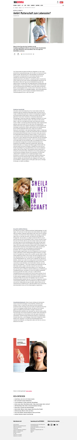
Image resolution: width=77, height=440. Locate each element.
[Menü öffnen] (63, 5)
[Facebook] (48, 425)
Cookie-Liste (15, 428)
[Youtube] (54, 425)
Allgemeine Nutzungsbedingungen (19, 426)
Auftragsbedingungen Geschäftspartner (38, 424)
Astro (41, 5)
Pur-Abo (14, 433)
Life (22, 5)
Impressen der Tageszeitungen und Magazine (37, 430)
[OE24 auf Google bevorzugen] (33, 54)
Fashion (15, 5)
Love (25, 5)
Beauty (19, 5)
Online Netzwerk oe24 (17, 421)
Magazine (16, 7)
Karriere (33, 5)
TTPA (31, 432)
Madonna (20, 7)
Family (28, 5)
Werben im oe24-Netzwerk (18, 431)
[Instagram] (51, 425)
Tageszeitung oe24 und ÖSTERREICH (37, 421)
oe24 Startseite (16, 424)
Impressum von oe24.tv (17, 436)
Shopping (37, 5)
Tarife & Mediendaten (34, 426)
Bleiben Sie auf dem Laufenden (54, 421)
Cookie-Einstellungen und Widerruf (19, 429)
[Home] (13, 7)
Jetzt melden (29, 391)
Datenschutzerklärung (17, 427)
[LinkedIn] (57, 425)
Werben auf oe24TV (16, 432)
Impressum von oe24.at (17, 434)
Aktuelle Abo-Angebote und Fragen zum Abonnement (38, 427)
